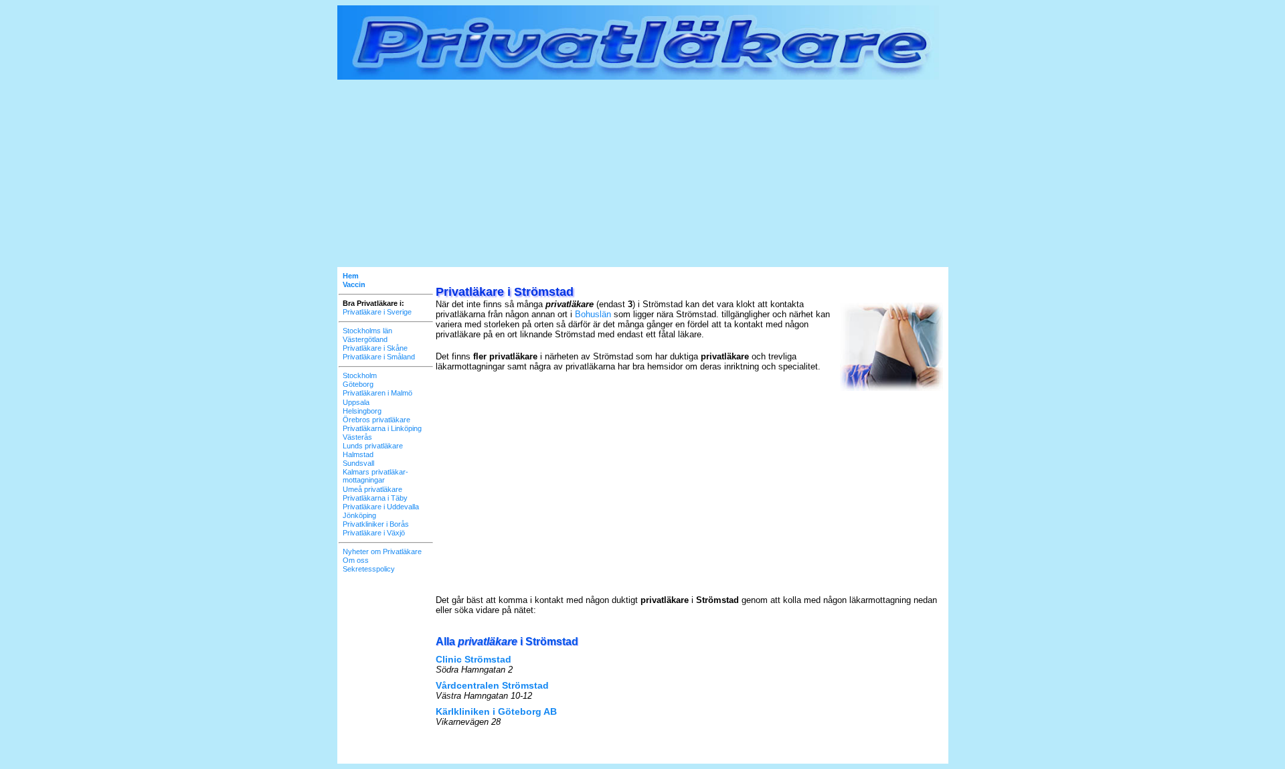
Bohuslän (593, 314)
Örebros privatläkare (376, 420)
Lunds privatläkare (373, 446)
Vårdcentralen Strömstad (492, 685)
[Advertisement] (642, 173)
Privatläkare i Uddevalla (381, 507)
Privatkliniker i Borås (376, 524)
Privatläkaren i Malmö (377, 393)
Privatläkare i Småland (379, 357)
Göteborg (358, 384)
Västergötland (365, 339)
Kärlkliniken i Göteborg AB (496, 711)
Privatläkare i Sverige (377, 312)
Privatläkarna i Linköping (382, 428)
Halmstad (358, 454)
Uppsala (356, 402)
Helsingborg (362, 411)
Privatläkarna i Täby (375, 498)
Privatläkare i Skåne (375, 348)
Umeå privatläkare (372, 489)
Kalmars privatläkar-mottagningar (375, 476)
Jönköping (359, 515)
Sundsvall (358, 463)
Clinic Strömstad (473, 659)
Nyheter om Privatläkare (382, 551)
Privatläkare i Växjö (374, 533)
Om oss (356, 560)
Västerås (357, 437)
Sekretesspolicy (369, 569)
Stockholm (360, 375)
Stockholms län (367, 331)
